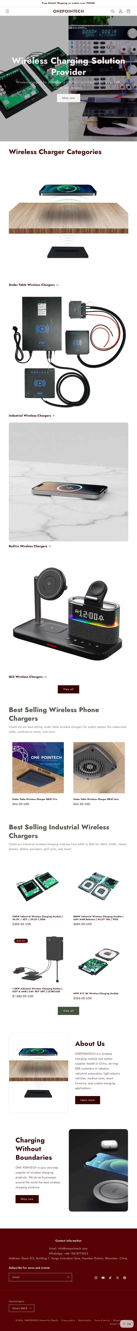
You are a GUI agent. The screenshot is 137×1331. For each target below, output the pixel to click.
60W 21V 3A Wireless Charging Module (96, 993)
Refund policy (84, 1320)
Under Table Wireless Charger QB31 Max (96, 799)
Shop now (68, 98)
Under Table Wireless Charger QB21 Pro (34, 799)
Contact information (119, 1324)
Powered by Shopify (49, 1320)
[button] (7, 11)
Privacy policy (68, 1320)
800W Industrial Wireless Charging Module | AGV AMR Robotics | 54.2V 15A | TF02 (98, 918)
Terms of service (102, 1320)
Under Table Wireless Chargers (32, 285)
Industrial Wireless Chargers (30, 416)
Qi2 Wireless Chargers (26, 677)
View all (68, 689)
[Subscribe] (68, 1277)
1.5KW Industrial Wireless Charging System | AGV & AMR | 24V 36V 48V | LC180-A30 (37, 990)
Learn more (88, 1100)
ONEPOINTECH (32, 1320)
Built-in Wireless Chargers (28, 546)
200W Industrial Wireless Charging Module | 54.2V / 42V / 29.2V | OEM (37, 918)
